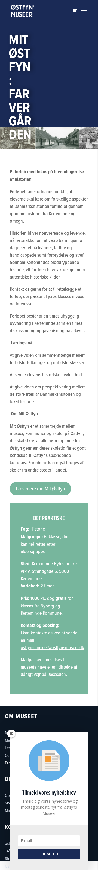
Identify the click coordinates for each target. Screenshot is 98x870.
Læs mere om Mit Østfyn (40, 488)
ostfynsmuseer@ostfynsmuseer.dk (52, 647)
